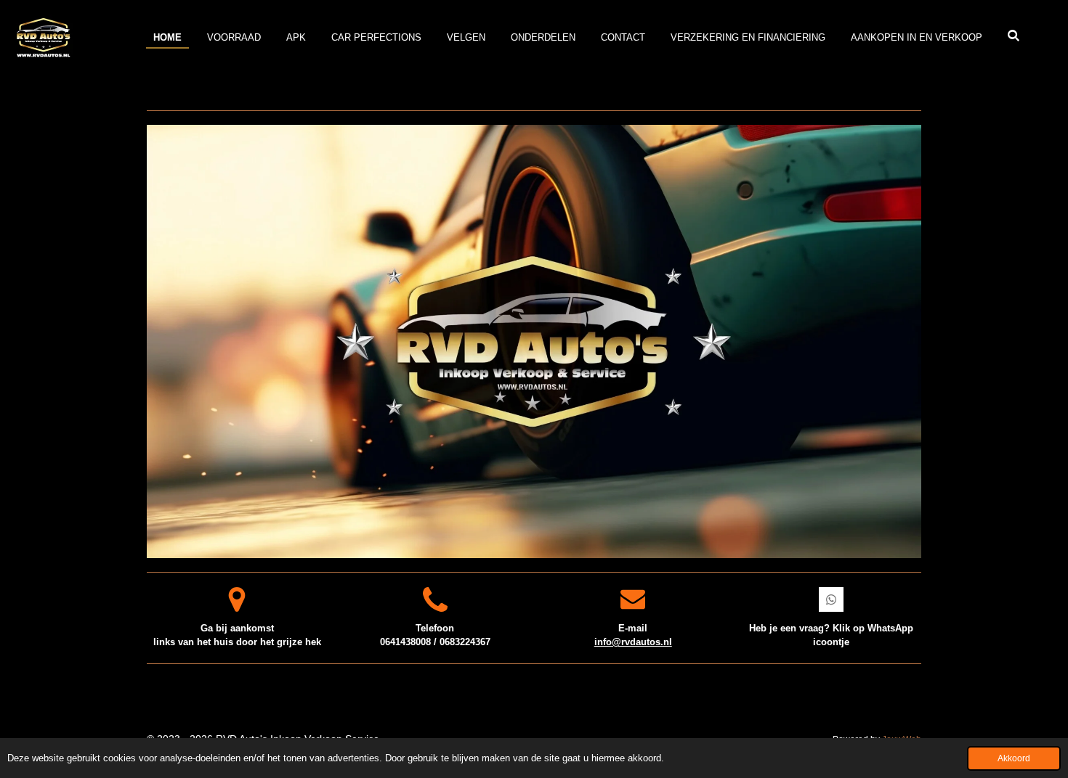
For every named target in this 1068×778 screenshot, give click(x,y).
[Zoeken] (1014, 36)
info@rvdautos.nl (633, 641)
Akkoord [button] (1014, 758)
